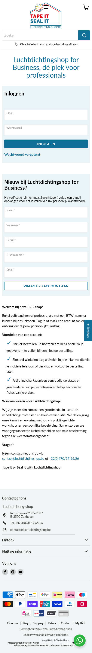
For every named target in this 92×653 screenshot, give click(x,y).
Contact (66, 623)
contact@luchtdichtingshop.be (23, 458)
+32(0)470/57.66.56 (64, 458)
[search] (40, 35)
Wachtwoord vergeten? (22, 154)
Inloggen (46, 144)
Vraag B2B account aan (46, 286)
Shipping (38, 623)
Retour (52, 623)
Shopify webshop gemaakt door (46, 634)
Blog (25, 623)
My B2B (80, 623)
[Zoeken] (84, 35)
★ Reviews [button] (88, 330)
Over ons (12, 623)
